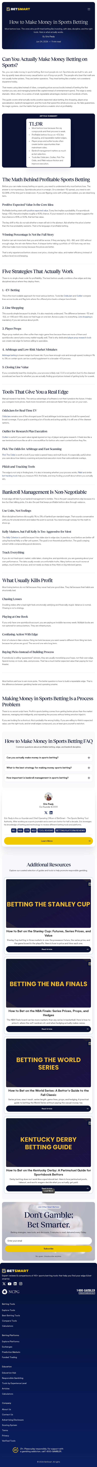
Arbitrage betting (9, 355)
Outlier (79, 296)
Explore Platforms (10, 1341)
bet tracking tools (9, 475)
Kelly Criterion (12, 537)
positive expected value (37, 210)
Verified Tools (8, 1440)
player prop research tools (79, 337)
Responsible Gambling (12, 1378)
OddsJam (68, 296)
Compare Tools (9, 1320)
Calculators (7, 1326)
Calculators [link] (7, 1394)
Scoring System (9, 1425)
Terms (5, 1430)
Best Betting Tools (11, 1315)
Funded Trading (9, 1357)
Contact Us (7, 1414)
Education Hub (9, 1372)
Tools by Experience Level (14, 1383)
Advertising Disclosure (13, 1420)
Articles (5, 1388)
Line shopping (84, 316)
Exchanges (7, 1346)
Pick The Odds (8, 455)
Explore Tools (8, 1310)
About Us (6, 1409)
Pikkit (80, 472)
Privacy (5, 1435)
